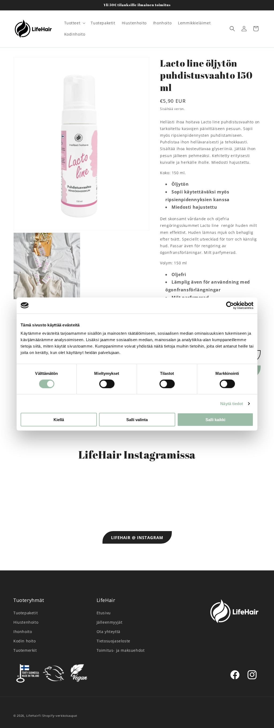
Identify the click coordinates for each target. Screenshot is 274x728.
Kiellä (59, 419)
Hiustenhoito (25, 622)
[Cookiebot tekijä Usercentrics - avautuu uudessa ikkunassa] (230, 305)
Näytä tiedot (231, 403)
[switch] (107, 383)
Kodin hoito (24, 640)
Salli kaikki (215, 419)
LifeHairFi (33, 716)
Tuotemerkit (25, 650)
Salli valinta (137, 419)
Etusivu (104, 612)
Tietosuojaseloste (113, 640)
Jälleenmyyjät (110, 622)
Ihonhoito (22, 631)
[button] (74, 23)
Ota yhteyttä (108, 631)
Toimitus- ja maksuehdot (121, 650)
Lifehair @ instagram (137, 537)
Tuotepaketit (25, 612)
